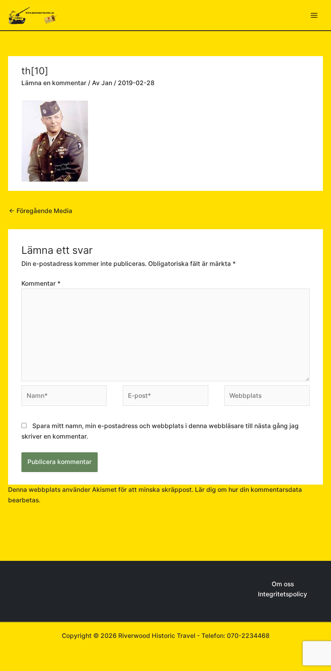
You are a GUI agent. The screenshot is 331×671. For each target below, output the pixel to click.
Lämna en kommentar (53, 83)
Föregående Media (40, 211)
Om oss (283, 584)
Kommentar (41, 283)
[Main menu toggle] (314, 15)
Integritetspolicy (282, 594)
